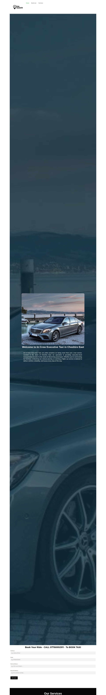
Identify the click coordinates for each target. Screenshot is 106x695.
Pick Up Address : (14, 663)
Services (41, 3)
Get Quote (14, 677)
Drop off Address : (14, 670)
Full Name (12, 650)
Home (27, 3)
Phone (11, 657)
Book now (33, 3)
